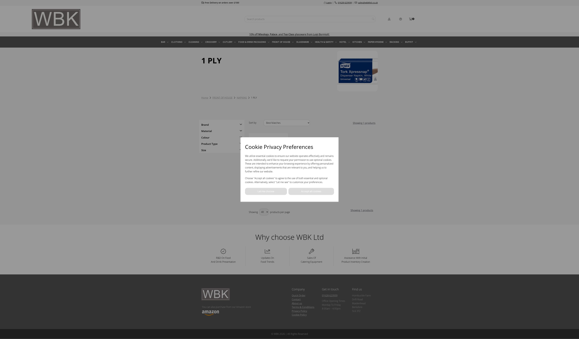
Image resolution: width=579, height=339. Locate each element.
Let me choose (266, 191)
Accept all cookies (311, 191)
